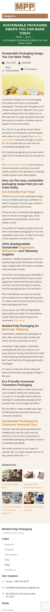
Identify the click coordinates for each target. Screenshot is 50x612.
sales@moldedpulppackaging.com (22, 587)
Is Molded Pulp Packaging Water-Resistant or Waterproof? (11, 510)
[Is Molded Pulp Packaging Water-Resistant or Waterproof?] (12, 498)
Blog (28, 37)
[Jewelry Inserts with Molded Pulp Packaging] (34, 475)
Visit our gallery (8, 610)
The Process (11, 554)
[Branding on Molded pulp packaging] (34, 498)
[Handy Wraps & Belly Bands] (12, 475)
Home (19, 37)
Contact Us (10, 569)
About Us (9, 544)
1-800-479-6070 (21, 581)
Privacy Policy (16, 533)
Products (9, 549)
